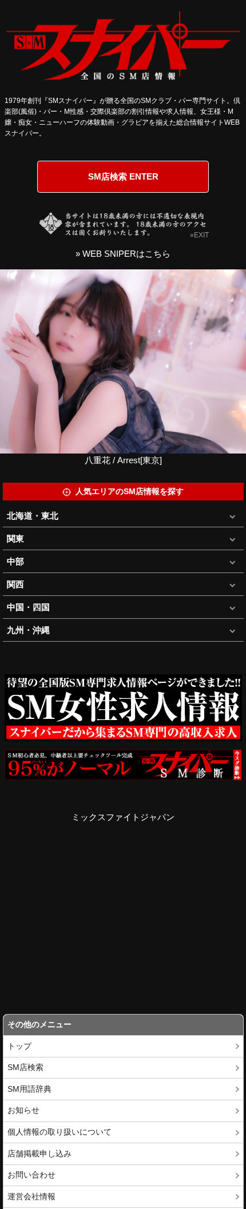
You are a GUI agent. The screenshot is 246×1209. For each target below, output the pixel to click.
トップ (19, 1046)
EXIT (201, 235)
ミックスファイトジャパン (123, 817)
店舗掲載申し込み (39, 1154)
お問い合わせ (31, 1175)
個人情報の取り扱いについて (59, 1132)
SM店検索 (25, 1067)
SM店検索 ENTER (123, 176)
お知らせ (23, 1110)
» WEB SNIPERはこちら (123, 253)
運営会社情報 (31, 1196)
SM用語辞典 (29, 1089)
